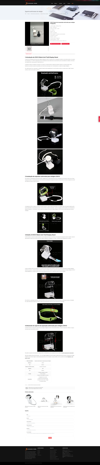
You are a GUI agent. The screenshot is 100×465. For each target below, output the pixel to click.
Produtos (39, 451)
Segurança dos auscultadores (54, 456)
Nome (27, 414)
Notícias (39, 453)
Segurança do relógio (52, 453)
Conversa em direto (66, 43)
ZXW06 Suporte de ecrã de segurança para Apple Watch (35, 387)
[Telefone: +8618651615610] (99, 117)
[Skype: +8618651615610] (99, 118)
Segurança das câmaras (53, 457)
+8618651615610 (66, 452)
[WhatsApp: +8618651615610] (99, 120)
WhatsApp (28, 428)
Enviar (50, 437)
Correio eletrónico (29, 421)
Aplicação (39, 452)
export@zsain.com (70, 451)
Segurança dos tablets (53, 451)
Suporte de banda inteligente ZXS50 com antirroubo (35, 388)
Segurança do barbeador (53, 452)
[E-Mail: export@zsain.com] (99, 121)
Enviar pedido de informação (56, 43)
